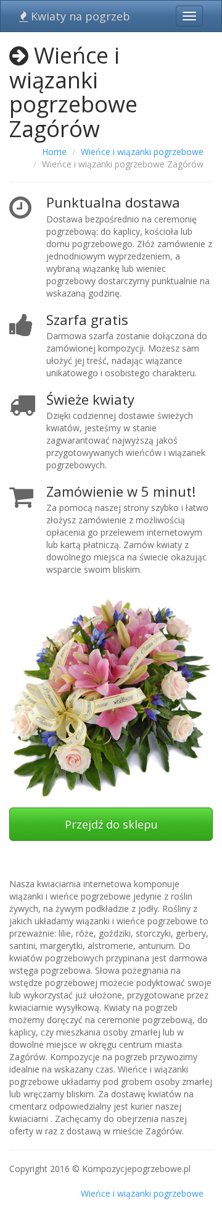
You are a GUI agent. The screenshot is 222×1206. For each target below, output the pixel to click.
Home (54, 152)
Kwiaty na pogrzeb (79, 16)
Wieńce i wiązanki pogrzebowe (142, 152)
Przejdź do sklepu (111, 824)
